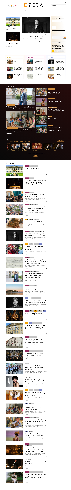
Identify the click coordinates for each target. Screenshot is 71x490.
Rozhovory (33, 32)
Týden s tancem (52, 118)
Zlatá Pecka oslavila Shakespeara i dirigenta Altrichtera (38, 61)
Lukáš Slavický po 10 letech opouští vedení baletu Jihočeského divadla (60, 61)
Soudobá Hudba (39, 32)
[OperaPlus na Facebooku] (7, 6)
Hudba (29, 32)
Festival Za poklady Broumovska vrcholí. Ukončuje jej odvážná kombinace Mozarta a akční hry (34, 449)
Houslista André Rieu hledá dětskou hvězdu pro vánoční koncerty (60, 27)
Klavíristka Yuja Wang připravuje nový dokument (34, 380)
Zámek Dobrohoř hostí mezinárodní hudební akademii (11, 28)
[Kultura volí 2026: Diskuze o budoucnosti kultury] (10, 76)
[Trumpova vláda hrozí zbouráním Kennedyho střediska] (14, 289)
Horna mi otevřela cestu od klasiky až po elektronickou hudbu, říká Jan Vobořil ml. (54, 92)
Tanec (40, 243)
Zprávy (36, 204)
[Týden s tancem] (41, 120)
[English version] (16, 6)
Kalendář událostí (56, 48)
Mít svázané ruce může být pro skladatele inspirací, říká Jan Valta (36, 35)
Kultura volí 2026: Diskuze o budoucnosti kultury (33, 314)
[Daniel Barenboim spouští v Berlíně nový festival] (14, 464)
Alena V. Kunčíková (10, 104)
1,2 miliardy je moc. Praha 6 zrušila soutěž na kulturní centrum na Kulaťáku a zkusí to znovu (35, 208)
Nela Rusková (50, 125)
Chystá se (31, 165)
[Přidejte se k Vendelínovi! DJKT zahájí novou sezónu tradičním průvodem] (10, 69)
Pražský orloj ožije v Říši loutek (34, 222)
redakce (49, 116)
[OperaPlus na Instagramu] (13, 6)
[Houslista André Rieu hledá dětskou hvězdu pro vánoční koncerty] (54, 27)
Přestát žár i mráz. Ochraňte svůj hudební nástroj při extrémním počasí (58, 46)
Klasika (35, 165)
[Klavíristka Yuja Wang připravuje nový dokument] (14, 381)
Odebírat (35, 155)
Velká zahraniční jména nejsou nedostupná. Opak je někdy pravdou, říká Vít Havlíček (20, 108)
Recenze (30, 431)
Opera (27, 219)
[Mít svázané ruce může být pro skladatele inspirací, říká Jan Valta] (36, 25)
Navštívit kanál (60, 140)
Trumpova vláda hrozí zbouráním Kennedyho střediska (35, 288)
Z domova (31, 204)
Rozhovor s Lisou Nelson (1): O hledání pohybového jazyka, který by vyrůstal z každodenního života (56, 111)
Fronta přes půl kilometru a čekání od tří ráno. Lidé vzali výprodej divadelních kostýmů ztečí (35, 327)
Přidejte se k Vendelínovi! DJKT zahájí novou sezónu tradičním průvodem (18, 68)
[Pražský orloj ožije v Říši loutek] (10, 62)
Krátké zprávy (28, 377)
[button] (65, 2)
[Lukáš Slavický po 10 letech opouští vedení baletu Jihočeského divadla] (51, 62)
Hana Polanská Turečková (12, 127)
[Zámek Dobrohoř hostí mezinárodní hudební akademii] (13, 21)
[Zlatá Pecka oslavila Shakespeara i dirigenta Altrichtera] (30, 62)
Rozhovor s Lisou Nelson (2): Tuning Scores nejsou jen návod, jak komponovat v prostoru (20, 131)
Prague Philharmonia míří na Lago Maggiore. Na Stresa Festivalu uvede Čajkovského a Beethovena (35, 476)
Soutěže (27, 363)
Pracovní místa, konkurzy (57, 23)
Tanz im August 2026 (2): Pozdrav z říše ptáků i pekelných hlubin (56, 100)
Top (43, 32)
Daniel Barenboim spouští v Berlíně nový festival (35, 462)
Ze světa (30, 285)
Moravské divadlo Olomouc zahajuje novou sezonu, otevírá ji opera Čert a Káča (35, 393)
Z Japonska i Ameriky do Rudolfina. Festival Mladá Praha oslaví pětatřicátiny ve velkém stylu (13, 44)
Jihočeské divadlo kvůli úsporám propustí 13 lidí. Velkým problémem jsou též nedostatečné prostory (35, 341)
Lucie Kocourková (51, 98)
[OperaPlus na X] (9, 6)
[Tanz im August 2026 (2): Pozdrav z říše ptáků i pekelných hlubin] (41, 102)
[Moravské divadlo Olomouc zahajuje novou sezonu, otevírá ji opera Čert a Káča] (51, 76)
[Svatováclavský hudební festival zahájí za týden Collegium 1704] (14, 355)
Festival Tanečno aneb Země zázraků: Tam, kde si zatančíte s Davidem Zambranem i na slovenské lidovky (55, 130)
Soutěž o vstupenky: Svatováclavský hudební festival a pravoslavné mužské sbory (35, 367)
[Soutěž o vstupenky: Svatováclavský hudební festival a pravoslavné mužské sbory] (14, 368)
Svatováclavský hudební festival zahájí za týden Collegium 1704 (34, 354)
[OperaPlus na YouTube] (11, 6)
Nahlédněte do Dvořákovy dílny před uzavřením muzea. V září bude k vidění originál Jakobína (35, 261)
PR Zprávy (31, 192)
